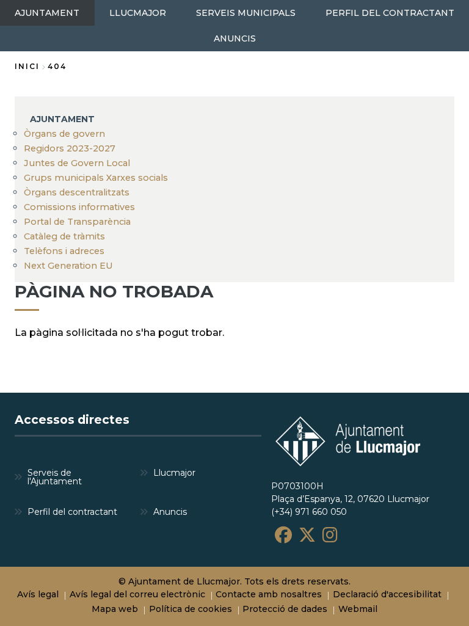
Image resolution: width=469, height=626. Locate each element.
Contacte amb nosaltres (269, 594)
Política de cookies (190, 608)
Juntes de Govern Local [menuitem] (77, 163)
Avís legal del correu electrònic (137, 594)
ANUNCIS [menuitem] (235, 38)
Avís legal (38, 594)
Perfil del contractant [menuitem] (72, 511)
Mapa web (115, 608)
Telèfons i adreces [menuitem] (64, 251)
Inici (27, 66)
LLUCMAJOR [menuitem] (137, 12)
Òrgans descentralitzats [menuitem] (76, 192)
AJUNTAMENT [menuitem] (47, 12)
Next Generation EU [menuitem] (68, 265)
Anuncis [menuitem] (170, 511)
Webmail (357, 608)
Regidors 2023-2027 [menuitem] (69, 148)
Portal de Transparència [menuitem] (77, 221)
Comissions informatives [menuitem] (79, 207)
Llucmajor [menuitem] (174, 472)
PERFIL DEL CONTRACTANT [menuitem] (389, 12)
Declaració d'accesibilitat (387, 594)
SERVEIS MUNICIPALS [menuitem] (246, 12)
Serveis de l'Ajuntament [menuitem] (54, 477)
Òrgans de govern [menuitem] (64, 133)
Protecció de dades (284, 608)
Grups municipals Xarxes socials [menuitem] (96, 177)
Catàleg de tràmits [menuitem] (64, 236)
